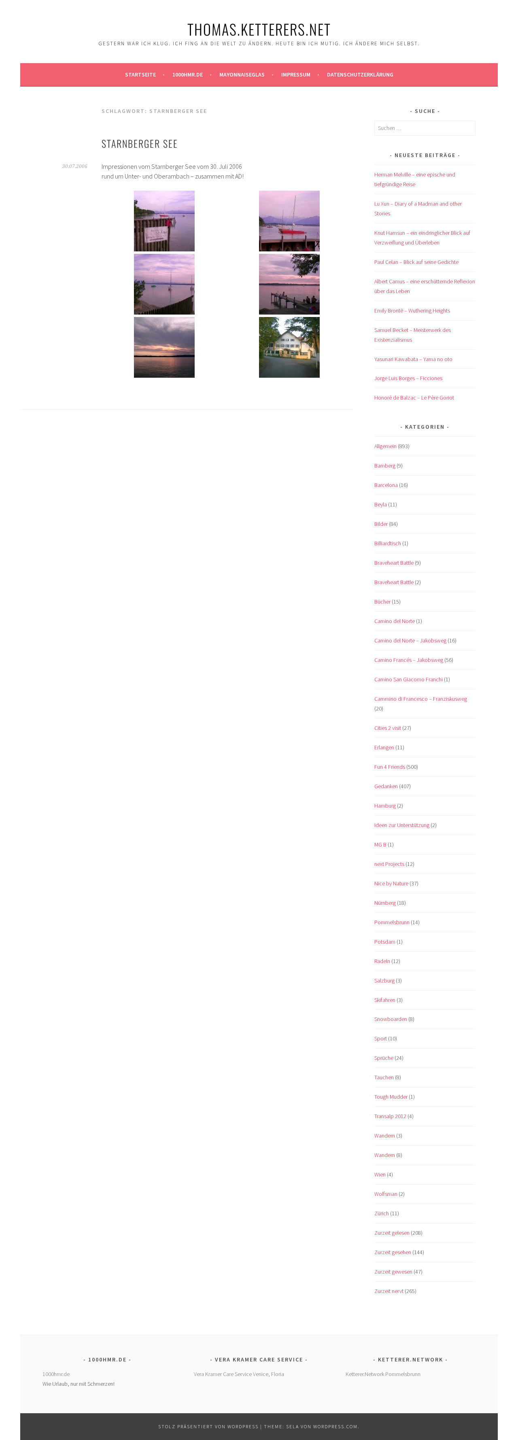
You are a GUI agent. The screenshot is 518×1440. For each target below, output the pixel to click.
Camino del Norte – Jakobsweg (410, 640)
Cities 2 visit (387, 728)
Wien (380, 1174)
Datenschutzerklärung (360, 74)
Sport (380, 1038)
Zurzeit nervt (388, 1291)
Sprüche (383, 1057)
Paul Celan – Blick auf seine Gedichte (416, 262)
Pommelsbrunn (392, 922)
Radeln (382, 961)
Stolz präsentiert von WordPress (208, 1426)
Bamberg (384, 465)
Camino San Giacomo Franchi (408, 679)
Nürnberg (385, 902)
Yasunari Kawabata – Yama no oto (413, 359)
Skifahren (384, 1000)
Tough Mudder (391, 1096)
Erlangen (384, 747)
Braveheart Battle (394, 562)
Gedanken (386, 786)
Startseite (140, 74)
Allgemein (385, 446)
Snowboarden (390, 1019)
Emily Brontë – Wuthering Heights (412, 310)
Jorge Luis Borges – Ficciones (408, 378)
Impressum (295, 74)
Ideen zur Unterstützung (401, 825)
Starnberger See (140, 143)
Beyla (380, 504)
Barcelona (386, 485)
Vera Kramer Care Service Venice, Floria (239, 1374)
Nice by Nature (391, 883)
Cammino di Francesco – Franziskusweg (420, 698)
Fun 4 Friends (389, 766)
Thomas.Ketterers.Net (259, 29)
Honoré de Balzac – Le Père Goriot (414, 397)
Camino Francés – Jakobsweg (408, 660)
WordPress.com (335, 1426)
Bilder (381, 524)
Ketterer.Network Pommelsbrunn (383, 1374)
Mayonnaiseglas (242, 74)
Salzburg (384, 980)
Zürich (381, 1213)
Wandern (384, 1135)
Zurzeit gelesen (392, 1232)
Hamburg (385, 805)
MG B (380, 844)
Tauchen (384, 1077)
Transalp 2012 (390, 1116)
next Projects (389, 864)
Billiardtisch (387, 543)
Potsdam (384, 941)
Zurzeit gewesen (393, 1271)
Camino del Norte (394, 621)
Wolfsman (385, 1194)
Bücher (382, 601)
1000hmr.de (187, 74)
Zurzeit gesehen (392, 1252)
